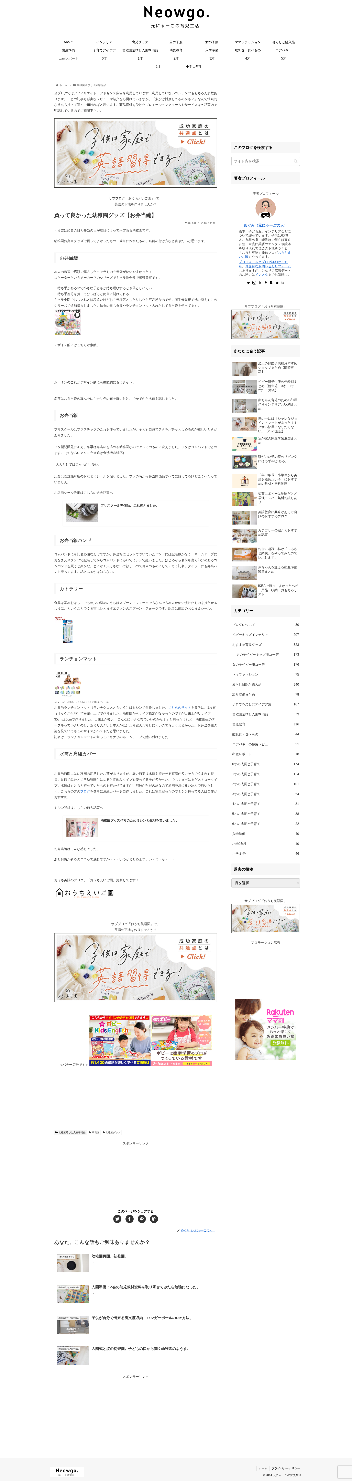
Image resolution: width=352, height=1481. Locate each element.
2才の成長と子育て (265, 784)
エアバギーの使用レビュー (265, 744)
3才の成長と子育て (265, 794)
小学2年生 (265, 844)
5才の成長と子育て (265, 814)
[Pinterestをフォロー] (265, 283)
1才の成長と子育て (265, 774)
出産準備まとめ (265, 694)
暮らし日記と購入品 (265, 684)
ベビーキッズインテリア (265, 634)
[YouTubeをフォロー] (259, 283)
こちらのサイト (179, 707)
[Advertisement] (135, 1096)
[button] (295, 161)
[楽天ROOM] (271, 283)
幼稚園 (95, 1132)
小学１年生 (265, 853)
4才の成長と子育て (265, 804)
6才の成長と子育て (265, 824)
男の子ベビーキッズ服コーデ (267, 654)
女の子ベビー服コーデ (265, 664)
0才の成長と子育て (265, 764)
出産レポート (265, 754)
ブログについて (265, 624)
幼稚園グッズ (113, 1132)
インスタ (261, 274)
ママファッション (265, 674)
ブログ (85, 791)
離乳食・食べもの (265, 734)
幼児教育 (265, 724)
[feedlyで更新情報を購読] (277, 283)
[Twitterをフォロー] (248, 283)
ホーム (263, 1468)
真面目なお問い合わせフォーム (268, 266)
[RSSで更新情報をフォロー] (282, 283)
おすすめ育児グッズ (265, 644)
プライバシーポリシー (286, 1468)
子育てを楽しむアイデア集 (265, 704)
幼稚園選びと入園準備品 (72, 1132)
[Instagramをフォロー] (254, 283)
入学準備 (265, 834)
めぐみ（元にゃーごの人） (266, 225)
